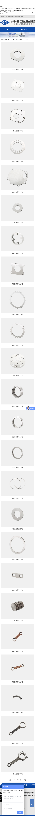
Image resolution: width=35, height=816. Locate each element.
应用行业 (18, 39)
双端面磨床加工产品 (17, 69)
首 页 (12, 39)
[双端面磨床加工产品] (17, 55)
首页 (8, 29)
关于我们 (24, 29)
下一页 (19, 780)
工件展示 (25, 39)
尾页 (25, 780)
